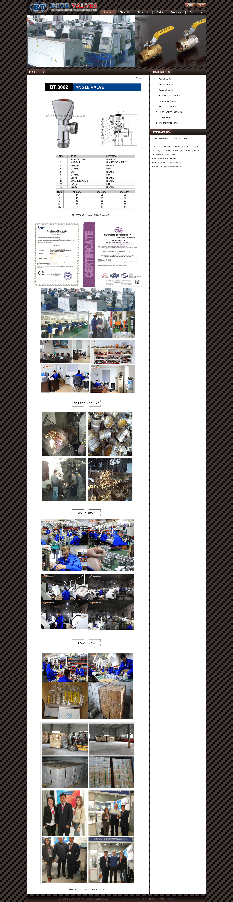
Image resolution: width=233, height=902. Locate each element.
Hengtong (170, 899)
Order (159, 12)
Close (139, 78)
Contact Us (196, 12)
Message (176, 12)
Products (143, 12)
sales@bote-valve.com (170, 166)
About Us (125, 12)
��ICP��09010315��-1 (125, 899)
